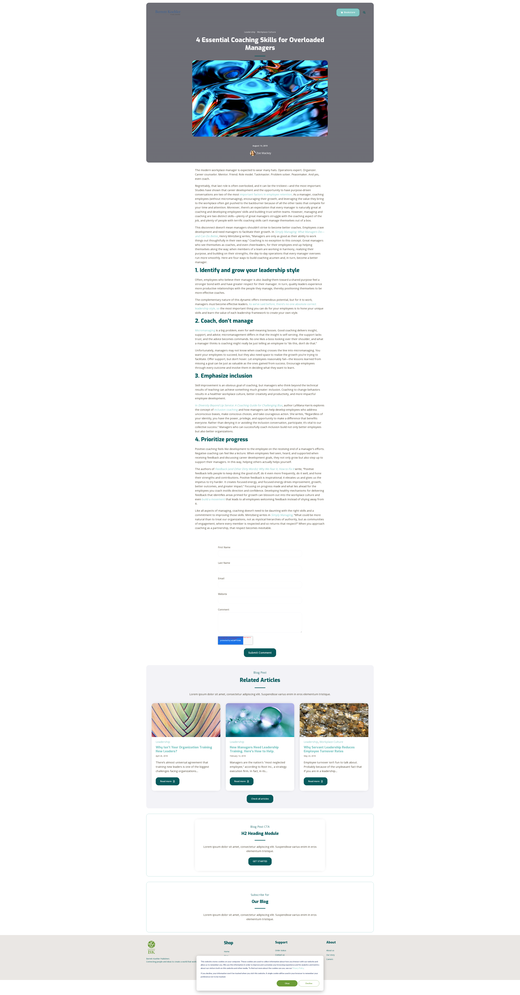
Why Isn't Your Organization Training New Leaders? (184, 749)
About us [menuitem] (330, 950)
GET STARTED (260, 861)
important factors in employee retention (266, 194)
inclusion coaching (226, 409)
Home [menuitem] (226, 951)
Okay (287, 983)
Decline (309, 983)
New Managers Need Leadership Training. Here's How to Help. (254, 749)
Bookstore (349, 12)
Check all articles (260, 798)
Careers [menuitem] (329, 959)
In (238, 405)
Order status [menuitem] (280, 950)
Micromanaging (205, 330)
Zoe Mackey (263, 153)
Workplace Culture (266, 32)
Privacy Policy (298, 968)
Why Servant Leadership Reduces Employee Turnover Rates (329, 749)
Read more (166, 781)
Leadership (249, 32)
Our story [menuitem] (330, 955)
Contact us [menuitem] (280, 955)
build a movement (214, 499)
